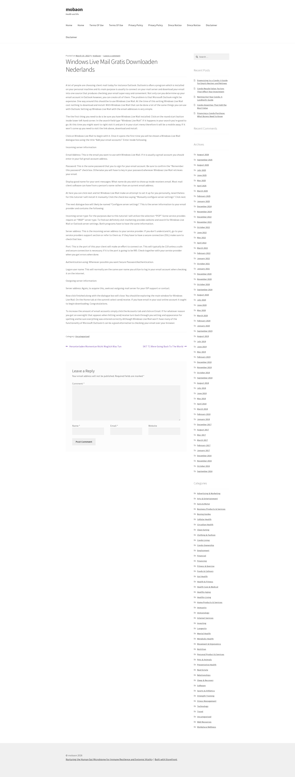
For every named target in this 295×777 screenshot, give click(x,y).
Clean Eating (203, 529)
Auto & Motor (203, 503)
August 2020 (203, 294)
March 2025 (202, 191)
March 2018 (202, 409)
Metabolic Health (205, 638)
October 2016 (203, 466)
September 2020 (204, 289)
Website (152, 425)
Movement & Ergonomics (209, 644)
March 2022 (202, 248)
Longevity (202, 628)
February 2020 (203, 320)
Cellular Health (204, 519)
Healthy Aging (204, 592)
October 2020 (203, 284)
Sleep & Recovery (205, 680)
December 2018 (204, 362)
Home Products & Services (209, 602)
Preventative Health (206, 664)
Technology (202, 706)
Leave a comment (111, 55)
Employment (203, 550)
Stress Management (206, 701)
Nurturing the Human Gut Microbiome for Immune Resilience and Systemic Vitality (109, 759)
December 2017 (204, 424)
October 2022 (203, 227)
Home (69, 25)
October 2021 (203, 263)
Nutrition (201, 649)
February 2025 (203, 196)
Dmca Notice (175, 25)
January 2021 (203, 268)
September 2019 (204, 331)
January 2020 (203, 325)
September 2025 (204, 159)
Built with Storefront (166, 759)
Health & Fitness (205, 581)
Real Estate (202, 669)
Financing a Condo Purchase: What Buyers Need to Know (211, 115)
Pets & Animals (204, 659)
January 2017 (203, 450)
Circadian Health (205, 524)
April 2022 (201, 242)
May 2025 (201, 180)
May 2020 (201, 310)
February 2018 (203, 414)
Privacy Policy (135, 25)
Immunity (201, 607)
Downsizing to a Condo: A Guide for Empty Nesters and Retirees (212, 82)
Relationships (203, 675)
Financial (201, 555)
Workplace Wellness (206, 727)
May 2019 (201, 352)
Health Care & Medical (207, 586)
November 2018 (204, 367)
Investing (201, 623)
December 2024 (204, 206)
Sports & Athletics (206, 690)
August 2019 (203, 336)
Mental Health (204, 633)
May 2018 (201, 398)
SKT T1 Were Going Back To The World (163, 347)
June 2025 (201, 175)
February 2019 (203, 357)
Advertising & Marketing (208, 493)
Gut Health (202, 576)
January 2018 (203, 419)
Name (76, 425)
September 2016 (204, 471)
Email (114, 425)
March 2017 (202, 440)
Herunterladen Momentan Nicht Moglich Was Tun (95, 347)
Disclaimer (211, 25)
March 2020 (202, 315)
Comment (78, 383)
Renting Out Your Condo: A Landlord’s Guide (209, 98)
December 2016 (204, 455)
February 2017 (203, 445)
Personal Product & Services (210, 654)
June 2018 (201, 393)
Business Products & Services (211, 509)
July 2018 (201, 388)
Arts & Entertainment (207, 498)
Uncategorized (82, 336)
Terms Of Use (96, 25)
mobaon (74, 9)
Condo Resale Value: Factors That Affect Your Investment (210, 90)
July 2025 (201, 170)
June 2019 (201, 346)
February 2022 (203, 253)
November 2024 (204, 211)
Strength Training (205, 695)
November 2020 (204, 279)
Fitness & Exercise (205, 566)
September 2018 (204, 377)
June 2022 (201, 232)
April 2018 (201, 403)
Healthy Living (204, 597)
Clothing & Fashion (206, 535)
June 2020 (201, 305)
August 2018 (203, 383)
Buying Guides (204, 514)
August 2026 (203, 154)
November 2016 (204, 460)
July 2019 (201, 341)
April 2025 (201, 185)
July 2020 (201, 299)
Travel (200, 711)
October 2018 (203, 372)
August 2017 (203, 429)
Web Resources (204, 722)
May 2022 (201, 237)
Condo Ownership (205, 545)
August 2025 (203, 165)
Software (201, 685)
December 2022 (204, 216)
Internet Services (205, 618)
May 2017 (201, 435)
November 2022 (204, 222)
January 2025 (203, 201)
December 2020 (204, 274)
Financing (202, 561)
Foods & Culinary (205, 571)
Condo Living (203, 540)
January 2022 (203, 258)
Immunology (203, 612)
